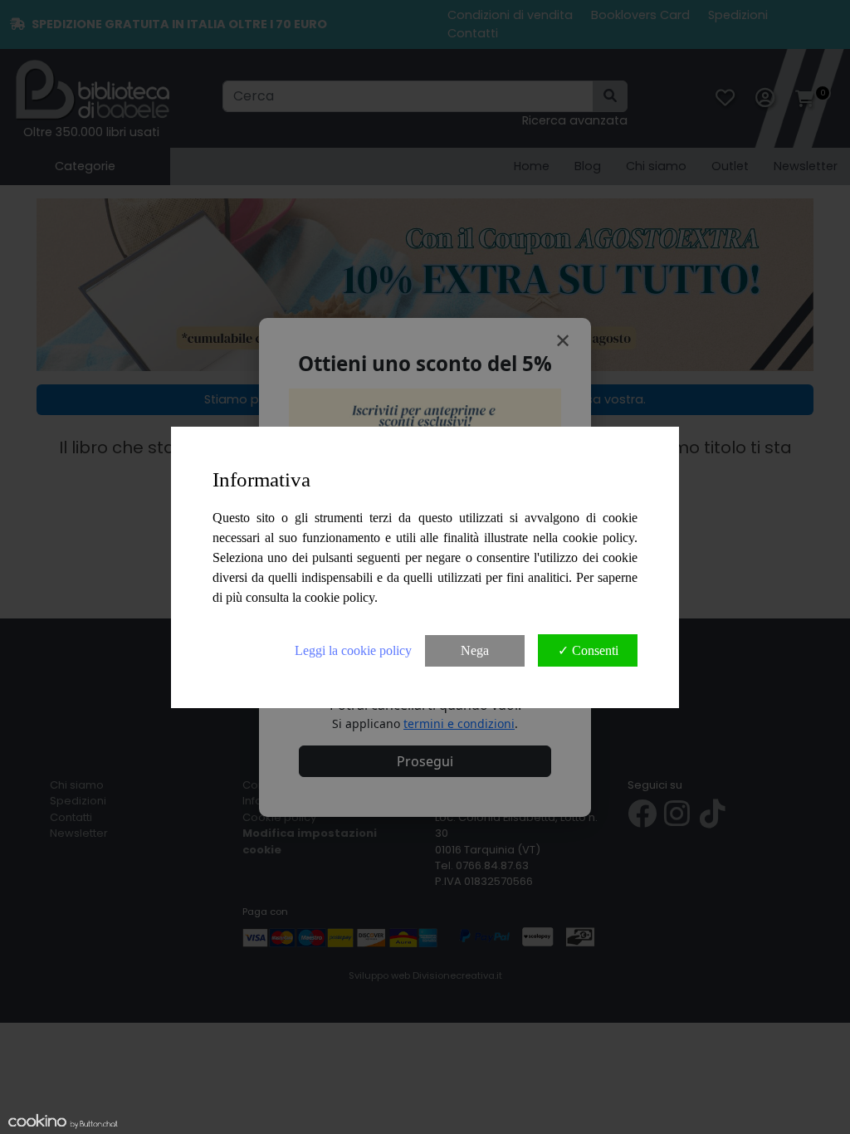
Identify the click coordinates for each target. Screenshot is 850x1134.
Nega (475, 650)
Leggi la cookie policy (353, 650)
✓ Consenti (588, 650)
